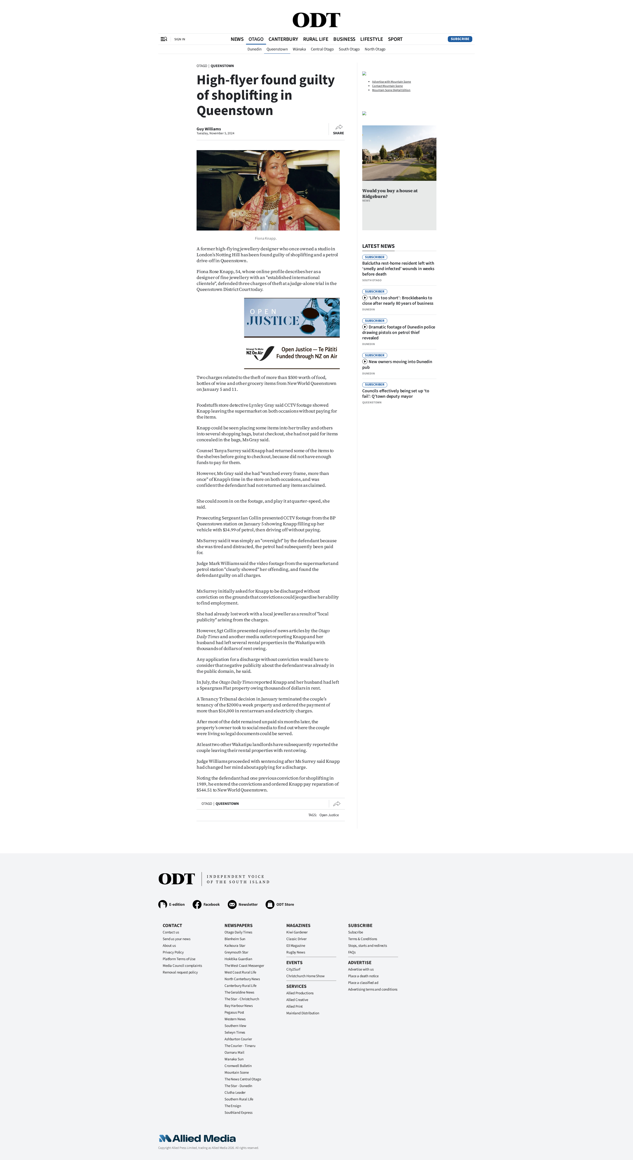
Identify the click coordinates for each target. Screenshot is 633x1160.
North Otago (375, 49)
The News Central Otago (243, 1079)
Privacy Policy (173, 952)
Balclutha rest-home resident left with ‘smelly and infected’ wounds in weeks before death (398, 268)
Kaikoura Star (235, 945)
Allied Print (294, 1006)
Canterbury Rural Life (240, 985)
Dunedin (255, 49)
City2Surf (293, 969)
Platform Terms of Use (179, 959)
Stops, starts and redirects (367, 945)
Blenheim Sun (235, 939)
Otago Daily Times (238, 932)
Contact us (171, 932)
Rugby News (295, 952)
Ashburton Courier (238, 1039)
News (237, 39)
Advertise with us (360, 969)
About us (169, 945)
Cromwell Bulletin (238, 1065)
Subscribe (460, 39)
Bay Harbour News (239, 1005)
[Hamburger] (164, 39)
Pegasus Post (234, 1012)
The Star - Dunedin (238, 1086)
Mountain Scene (237, 1072)
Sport (395, 39)
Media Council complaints (182, 965)
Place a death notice (363, 976)
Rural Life (315, 39)
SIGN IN (179, 39)
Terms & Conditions (362, 939)
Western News (235, 1019)
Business (344, 39)
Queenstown (277, 49)
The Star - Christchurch (242, 999)
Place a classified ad (363, 982)
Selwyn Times (235, 1032)
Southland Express (238, 1112)
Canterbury (283, 39)
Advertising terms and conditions (372, 989)
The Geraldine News (239, 992)
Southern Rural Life (239, 1099)
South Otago (349, 49)
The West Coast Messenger (244, 965)
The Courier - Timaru (240, 1045)
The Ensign (233, 1106)
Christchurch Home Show (305, 976)
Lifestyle (371, 39)
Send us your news (176, 939)
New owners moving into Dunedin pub (397, 365)
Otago (256, 39)
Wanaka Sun (234, 1059)
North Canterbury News (242, 979)
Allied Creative (297, 999)
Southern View (235, 1025)
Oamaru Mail (234, 1052)
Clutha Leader (235, 1092)
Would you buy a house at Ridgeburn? (390, 193)
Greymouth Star (236, 952)
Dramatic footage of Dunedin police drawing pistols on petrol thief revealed (398, 332)
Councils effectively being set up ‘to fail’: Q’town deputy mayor (395, 393)
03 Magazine (295, 945)
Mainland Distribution (302, 1013)
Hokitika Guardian (238, 959)
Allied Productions (300, 993)
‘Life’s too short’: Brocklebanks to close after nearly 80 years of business (397, 300)
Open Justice (329, 815)
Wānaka (299, 49)
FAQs (351, 952)
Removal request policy (180, 972)
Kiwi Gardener (297, 932)
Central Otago (322, 49)
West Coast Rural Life (240, 972)
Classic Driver (296, 939)
